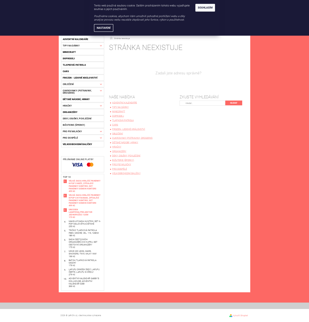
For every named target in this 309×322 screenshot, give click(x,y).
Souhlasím (205, 7)
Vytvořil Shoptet (240, 315)
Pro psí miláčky (72, 131)
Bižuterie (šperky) (74, 125)
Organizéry (70, 112)
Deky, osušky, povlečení (77, 118)
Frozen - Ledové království (80, 77)
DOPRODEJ (69, 58)
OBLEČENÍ (68, 84)
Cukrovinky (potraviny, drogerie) (77, 91)
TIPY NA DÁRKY (71, 45)
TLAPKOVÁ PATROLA (74, 65)
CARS (66, 71)
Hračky (67, 105)
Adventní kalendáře (75, 39)
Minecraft (69, 52)
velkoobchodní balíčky (77, 144)
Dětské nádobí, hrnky (76, 99)
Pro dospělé (70, 138)
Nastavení (104, 27)
